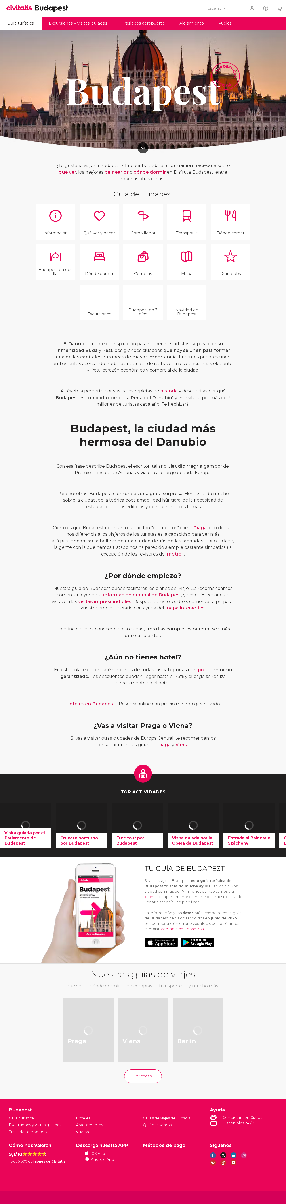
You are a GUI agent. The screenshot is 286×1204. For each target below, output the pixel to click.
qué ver (67, 172)
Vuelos (225, 23)
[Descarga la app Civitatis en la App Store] (161, 942)
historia (169, 391)
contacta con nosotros (182, 929)
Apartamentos (89, 1125)
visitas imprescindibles (104, 601)
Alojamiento (191, 23)
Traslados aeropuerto (143, 23)
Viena (182, 744)
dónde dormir (150, 172)
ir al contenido (143, 147)
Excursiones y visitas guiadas (78, 23)
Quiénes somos (157, 1125)
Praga (200, 527)
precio (205, 669)
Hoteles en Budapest (90, 703)
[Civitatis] (20, 1197)
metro (174, 554)
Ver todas (143, 1076)
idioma (151, 897)
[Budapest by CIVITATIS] (20, 8)
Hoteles (83, 1118)
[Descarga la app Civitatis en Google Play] (197, 942)
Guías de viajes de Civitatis (166, 1118)
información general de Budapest (142, 594)
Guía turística (20, 23)
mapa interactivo (185, 608)
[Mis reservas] (252, 8)
